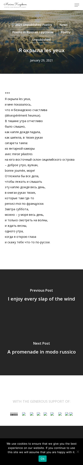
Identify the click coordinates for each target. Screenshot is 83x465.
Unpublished (41, 40)
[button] (76, 5)
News (63, 25)
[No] (78, 452)
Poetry (66, 32)
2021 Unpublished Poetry (33, 25)
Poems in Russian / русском (32, 32)
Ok (42, 458)
